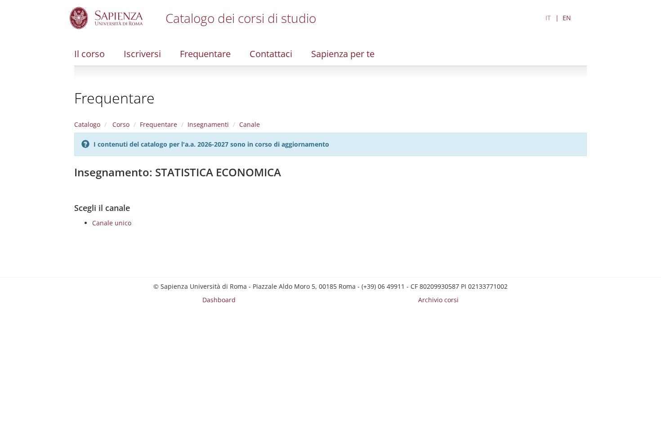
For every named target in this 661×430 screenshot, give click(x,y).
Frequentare (205, 54)
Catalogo (87, 124)
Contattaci (271, 54)
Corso (120, 124)
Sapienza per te (343, 54)
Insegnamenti (208, 124)
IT (548, 17)
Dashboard (219, 300)
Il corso (89, 54)
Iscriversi (142, 54)
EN (567, 17)
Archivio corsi (438, 300)
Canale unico (111, 223)
